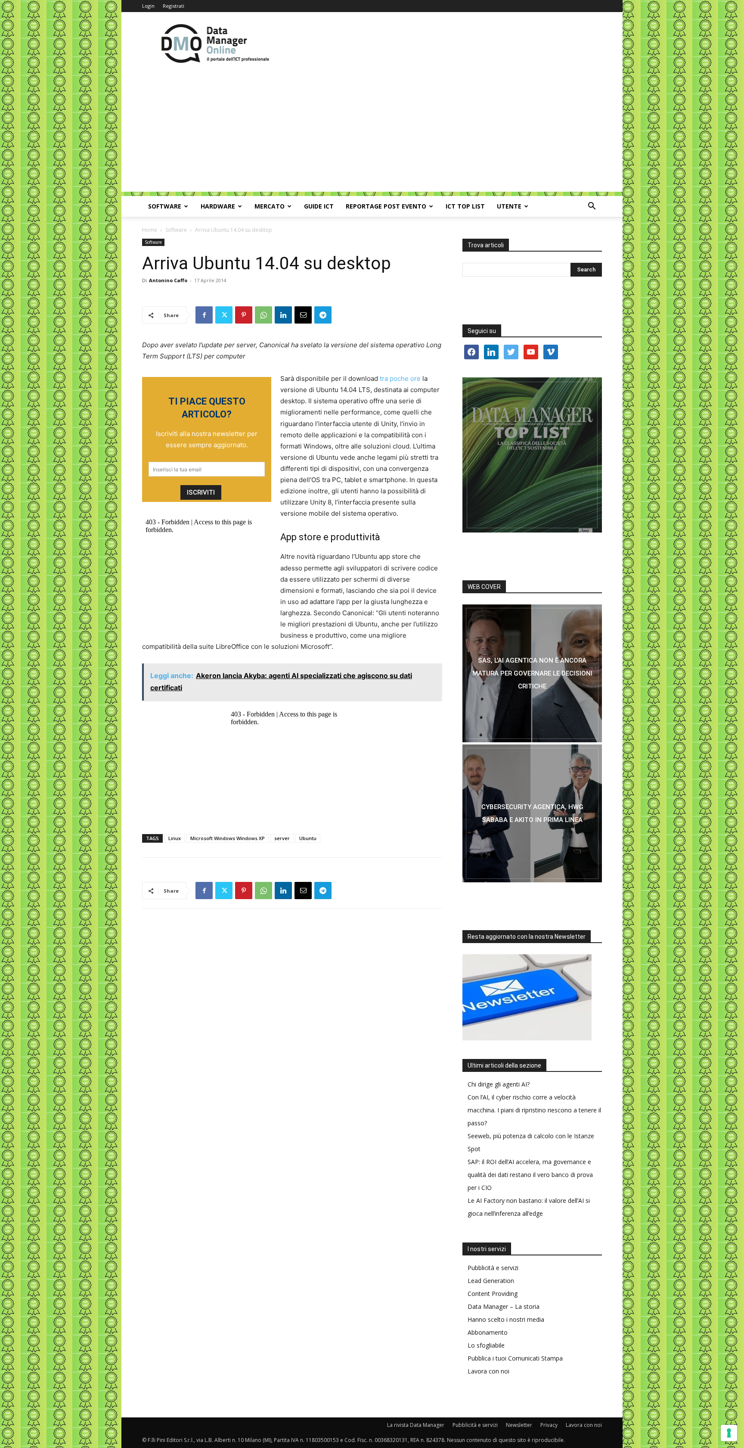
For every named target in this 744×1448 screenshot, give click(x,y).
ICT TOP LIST (465, 206)
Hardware (218, 206)
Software (164, 206)
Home (149, 230)
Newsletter (519, 1425)
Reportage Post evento (386, 206)
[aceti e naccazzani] (532, 813)
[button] (591, 207)
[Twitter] (223, 315)
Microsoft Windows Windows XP (227, 838)
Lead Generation (491, 1281)
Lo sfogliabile (486, 1345)
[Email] (303, 315)
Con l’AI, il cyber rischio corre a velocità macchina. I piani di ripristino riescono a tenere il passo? (534, 1110)
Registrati (173, 6)
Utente (509, 206)
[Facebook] (204, 315)
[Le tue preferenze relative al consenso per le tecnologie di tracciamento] (729, 1433)
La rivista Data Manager (415, 1425)
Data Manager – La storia (503, 1306)
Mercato (269, 206)
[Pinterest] (243, 315)
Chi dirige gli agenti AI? (499, 1084)
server (282, 838)
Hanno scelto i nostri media (506, 1319)
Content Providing (493, 1293)
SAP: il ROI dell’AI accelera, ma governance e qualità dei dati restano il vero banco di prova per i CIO (530, 1175)
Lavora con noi (488, 1371)
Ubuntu (307, 838)
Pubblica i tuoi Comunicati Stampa (515, 1358)
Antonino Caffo (168, 280)
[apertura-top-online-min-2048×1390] (532, 454)
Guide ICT (319, 206)
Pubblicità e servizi (493, 1268)
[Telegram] (323, 315)
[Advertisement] (372, 131)
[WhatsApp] (263, 315)
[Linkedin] (283, 315)
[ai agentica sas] (532, 673)
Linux (174, 838)
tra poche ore (400, 378)
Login (148, 6)
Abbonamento (488, 1332)
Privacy (549, 1425)
